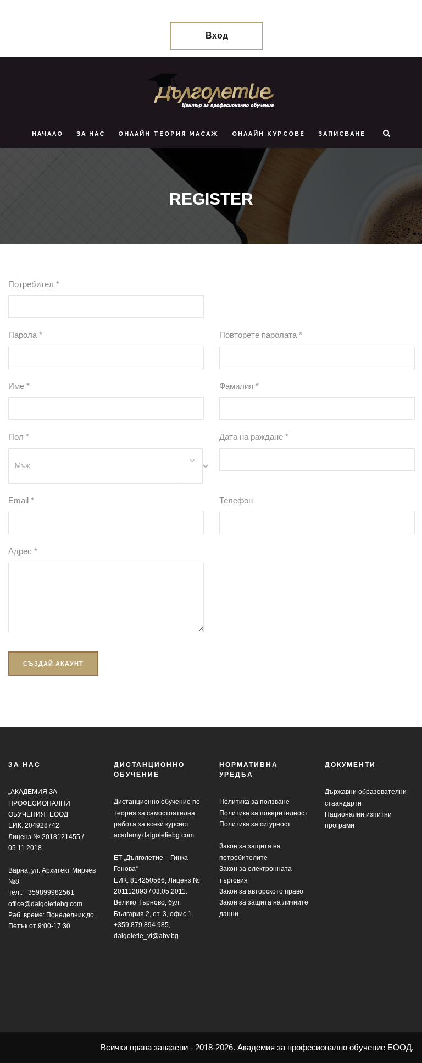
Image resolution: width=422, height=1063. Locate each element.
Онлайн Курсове (268, 134)
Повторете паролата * (260, 334)
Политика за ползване (254, 802)
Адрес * (22, 551)
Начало (47, 134)
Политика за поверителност (263, 813)
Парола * (25, 334)
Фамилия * (239, 386)
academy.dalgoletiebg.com (154, 835)
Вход (217, 35)
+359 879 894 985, (142, 925)
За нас (90, 134)
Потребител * (33, 284)
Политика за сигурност (255, 824)
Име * (19, 386)
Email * (21, 500)
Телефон (236, 500)
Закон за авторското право (261, 891)
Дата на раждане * (253, 436)
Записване (341, 134)
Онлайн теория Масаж (168, 134)
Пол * (18, 436)
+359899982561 (49, 892)
